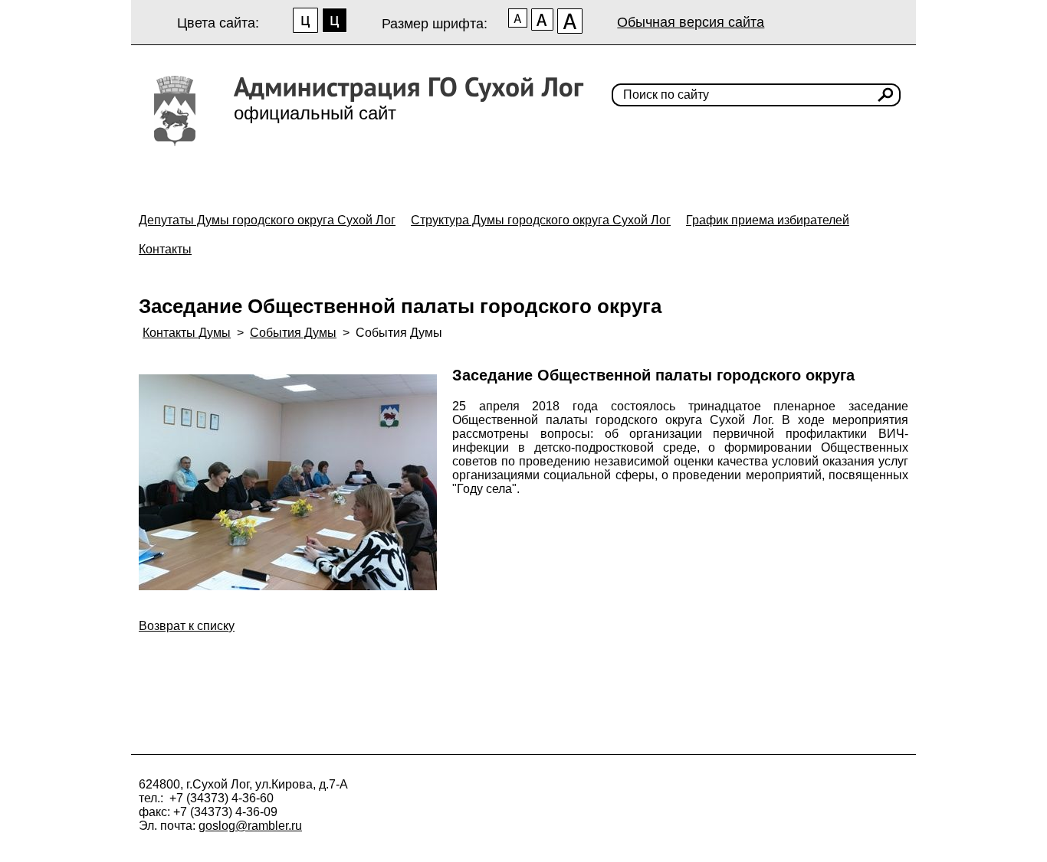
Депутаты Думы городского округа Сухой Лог (267, 220)
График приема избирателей (767, 220)
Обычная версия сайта (690, 22)
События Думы (293, 332)
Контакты (165, 249)
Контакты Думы (187, 332)
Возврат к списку (187, 625)
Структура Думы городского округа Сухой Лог (541, 220)
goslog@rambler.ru (250, 825)
